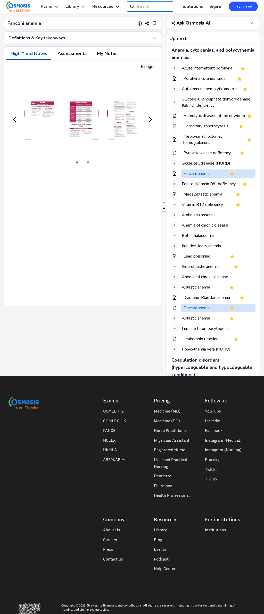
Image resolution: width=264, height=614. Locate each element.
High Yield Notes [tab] (29, 53)
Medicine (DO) (167, 420)
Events (160, 549)
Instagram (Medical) (223, 440)
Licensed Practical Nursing (170, 463)
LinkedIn (212, 420)
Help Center (165, 568)
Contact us (113, 559)
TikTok (211, 478)
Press (108, 549)
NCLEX (109, 440)
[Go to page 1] (77, 162)
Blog (158, 539)
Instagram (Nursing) (223, 449)
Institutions (191, 6)
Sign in (215, 6)
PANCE (109, 430)
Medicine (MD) (167, 411)
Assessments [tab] (72, 53)
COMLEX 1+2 (114, 420)
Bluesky (212, 459)
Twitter (211, 469)
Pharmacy (163, 485)
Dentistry (162, 475)
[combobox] (150, 6)
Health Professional (172, 495)
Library (72, 6)
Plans (46, 6)
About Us (111, 529)
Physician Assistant (171, 440)
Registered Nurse (169, 449)
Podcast (161, 559)
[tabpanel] (82, 183)
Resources (102, 6)
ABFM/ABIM (114, 459)
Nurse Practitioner (170, 430)
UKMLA (110, 449)
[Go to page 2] (88, 162)
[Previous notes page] (15, 119)
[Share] (147, 23)
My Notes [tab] (107, 53)
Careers (110, 539)
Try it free (243, 6)
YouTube (213, 411)
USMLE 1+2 (113, 411)
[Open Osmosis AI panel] (251, 23)
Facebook (213, 430)
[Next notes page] (150, 119)
